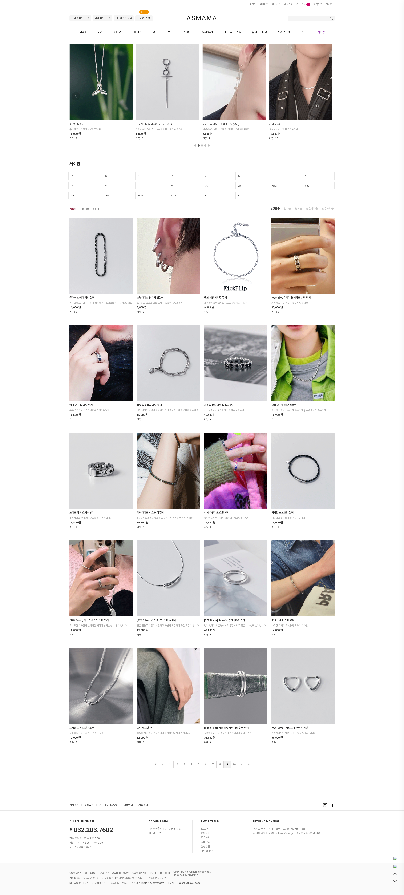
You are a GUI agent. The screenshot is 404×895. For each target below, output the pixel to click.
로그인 (252, 4)
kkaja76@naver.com (188, 883)
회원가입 (263, 4)
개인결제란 (207, 851)
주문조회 (288, 4)
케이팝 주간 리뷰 (124, 18)
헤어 (304, 32)
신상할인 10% (144, 17)
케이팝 (321, 32)
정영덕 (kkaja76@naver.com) (149, 883)
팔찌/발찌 (207, 32)
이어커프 (136, 32)
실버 (154, 32)
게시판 (329, 4)
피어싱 (117, 32)
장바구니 (302, 4)
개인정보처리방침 (108, 805)
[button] (195, 145)
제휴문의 (143, 805)
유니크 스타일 (259, 32)
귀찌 (100, 32)
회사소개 (74, 805)
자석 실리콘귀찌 (232, 32)
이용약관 (89, 805)
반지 (170, 32)
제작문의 (317, 4)
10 (234, 764)
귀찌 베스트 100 (102, 18)
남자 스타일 (284, 32)
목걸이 (187, 32)
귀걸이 (83, 32)
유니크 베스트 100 (80, 18)
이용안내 (128, 805)
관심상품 (276, 4)
